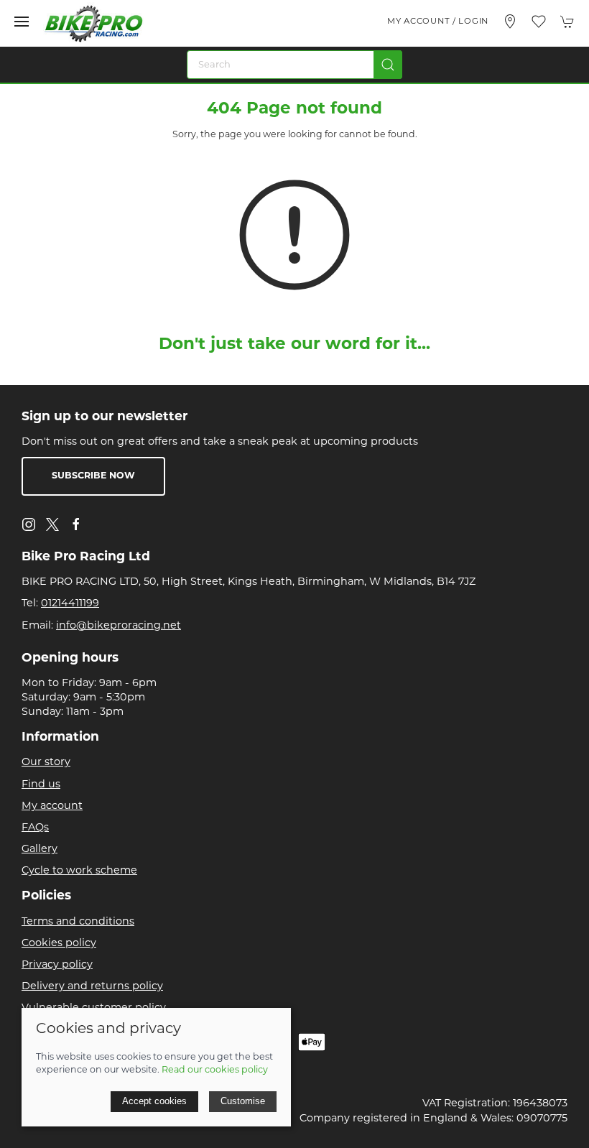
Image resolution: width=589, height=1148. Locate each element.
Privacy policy (57, 965)
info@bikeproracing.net (118, 626)
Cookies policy (59, 943)
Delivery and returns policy (92, 986)
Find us (41, 784)
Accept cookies (154, 1101)
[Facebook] (76, 524)
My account (52, 806)
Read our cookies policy (215, 1070)
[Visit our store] (510, 21)
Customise (243, 1101)
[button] (21, 21)
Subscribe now (93, 476)
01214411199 (70, 603)
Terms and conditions (78, 922)
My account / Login (437, 21)
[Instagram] (29, 524)
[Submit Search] (388, 64)
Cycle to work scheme (79, 871)
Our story (46, 762)
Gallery (39, 849)
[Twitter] (52, 524)
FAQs (35, 828)
